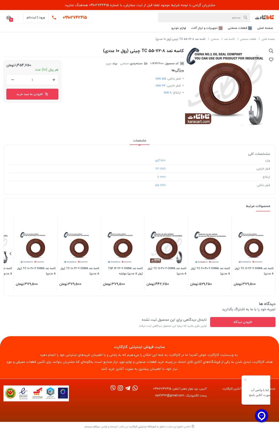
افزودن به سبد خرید (30, 94)
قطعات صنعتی (248, 39)
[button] (265, 28)
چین (108, 63)
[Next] (10, 253)
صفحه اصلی (268, 39)
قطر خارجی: (173, 85)
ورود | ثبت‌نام (36, 17)
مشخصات (139, 140)
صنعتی (215, 39)
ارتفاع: (177, 92)
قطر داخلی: (174, 78)
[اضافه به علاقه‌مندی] (271, 59)
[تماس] (54, 17)
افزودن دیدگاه (242, 322)
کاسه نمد (229, 39)
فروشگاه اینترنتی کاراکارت (142, 426)
